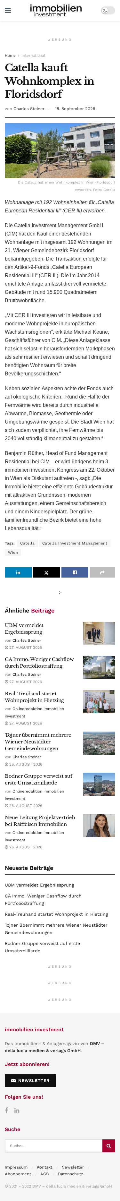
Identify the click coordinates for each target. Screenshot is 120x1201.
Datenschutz (70, 1173)
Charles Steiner (28, 108)
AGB (44, 1173)
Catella (27, 543)
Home (10, 55)
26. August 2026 (25, 764)
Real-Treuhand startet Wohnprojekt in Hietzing (56, 914)
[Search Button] (108, 1145)
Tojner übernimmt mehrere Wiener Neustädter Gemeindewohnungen (38, 741)
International (33, 55)
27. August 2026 (25, 647)
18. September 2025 (75, 108)
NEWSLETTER (33, 1080)
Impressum (16, 1167)
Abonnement (18, 1173)
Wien (13, 552)
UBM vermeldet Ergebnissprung (39, 885)
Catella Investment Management (75, 543)
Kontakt (44, 1167)
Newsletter (72, 1167)
